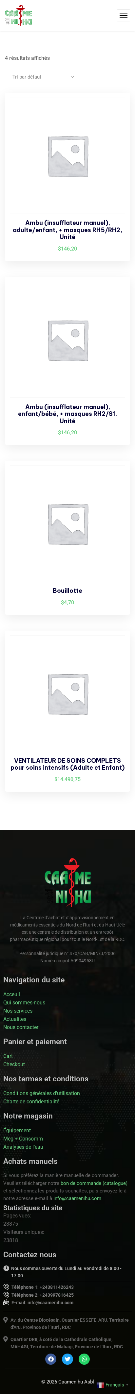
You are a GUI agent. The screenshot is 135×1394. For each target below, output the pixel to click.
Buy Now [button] (114, 110)
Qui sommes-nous (24, 1002)
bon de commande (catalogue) (94, 1183)
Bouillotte (67, 590)
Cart (8, 1056)
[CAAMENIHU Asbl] (18, 15)
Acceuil (11, 994)
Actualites (14, 1019)
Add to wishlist (114, 125)
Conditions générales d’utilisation (41, 1093)
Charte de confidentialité (31, 1101)
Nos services (17, 1011)
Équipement (17, 1130)
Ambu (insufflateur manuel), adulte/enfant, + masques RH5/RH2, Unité (67, 230)
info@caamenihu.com (77, 1198)
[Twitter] (67, 1359)
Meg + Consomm (23, 1139)
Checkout (14, 1064)
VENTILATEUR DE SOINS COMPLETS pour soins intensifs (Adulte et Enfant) (67, 764)
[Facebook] (50, 1359)
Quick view (114, 140)
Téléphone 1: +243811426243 (42, 1287)
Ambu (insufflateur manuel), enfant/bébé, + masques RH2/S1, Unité (67, 414)
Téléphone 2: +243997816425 (42, 1295)
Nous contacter (20, 1027)
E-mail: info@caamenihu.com (42, 1302)
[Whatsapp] (84, 1359)
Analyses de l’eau (23, 1147)
